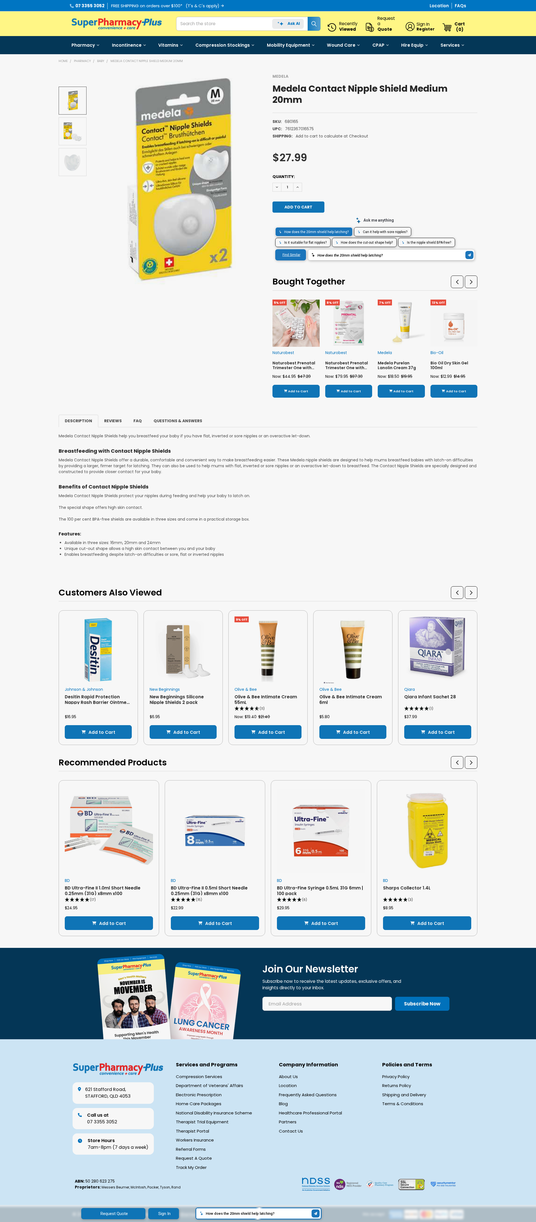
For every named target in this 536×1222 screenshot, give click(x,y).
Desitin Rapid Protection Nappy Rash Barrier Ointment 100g (98, 702)
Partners (287, 1122)
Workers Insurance (195, 1140)
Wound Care (341, 45)
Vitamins (168, 45)
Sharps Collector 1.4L (406, 888)
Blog (283, 1104)
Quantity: (283, 176)
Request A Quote (194, 1158)
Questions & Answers (178, 421)
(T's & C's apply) (202, 6)
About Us (288, 1076)
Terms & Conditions (402, 1104)
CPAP (378, 45)
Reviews (113, 421)
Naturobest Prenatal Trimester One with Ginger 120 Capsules (346, 368)
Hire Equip (412, 45)
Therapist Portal (192, 1131)
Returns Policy (396, 1085)
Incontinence (127, 45)
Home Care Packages (198, 1104)
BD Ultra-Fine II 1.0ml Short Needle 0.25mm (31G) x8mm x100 (102, 890)
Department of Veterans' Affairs (209, 1085)
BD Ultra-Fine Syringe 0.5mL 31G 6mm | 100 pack (320, 890)
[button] (457, 282)
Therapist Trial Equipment (202, 1122)
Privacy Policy (396, 1076)
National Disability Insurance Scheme (214, 1113)
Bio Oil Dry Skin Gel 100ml (449, 365)
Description (78, 421)
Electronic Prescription (199, 1095)
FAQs (460, 6)
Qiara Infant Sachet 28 (430, 697)
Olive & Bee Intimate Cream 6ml (350, 699)
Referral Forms (191, 1149)
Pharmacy (83, 45)
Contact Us (291, 1131)
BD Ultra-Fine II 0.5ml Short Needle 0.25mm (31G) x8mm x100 (209, 890)
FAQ (137, 421)
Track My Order (191, 1167)
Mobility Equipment (288, 45)
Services (450, 45)
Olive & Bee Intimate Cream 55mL (265, 699)
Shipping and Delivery (404, 1095)
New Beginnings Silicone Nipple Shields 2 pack (177, 699)
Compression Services (199, 1076)
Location (440, 6)
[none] (179, 180)
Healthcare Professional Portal (310, 1113)
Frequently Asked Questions (308, 1095)
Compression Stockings (222, 45)
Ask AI (294, 23)
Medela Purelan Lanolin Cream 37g (397, 365)
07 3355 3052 (89, 6)
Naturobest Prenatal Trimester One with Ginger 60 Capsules (293, 368)
